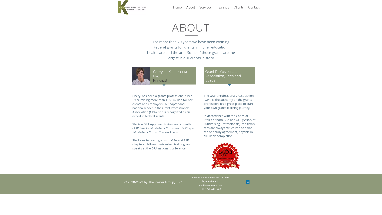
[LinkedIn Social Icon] (247, 182)
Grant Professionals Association (232, 96)
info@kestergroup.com (210, 185)
